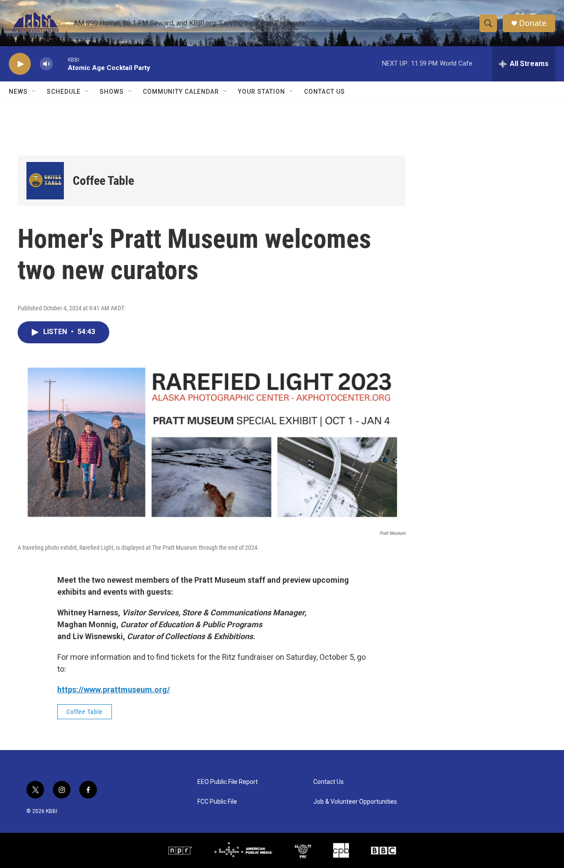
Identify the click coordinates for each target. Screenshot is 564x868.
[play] (20, 64)
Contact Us (324, 91)
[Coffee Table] (45, 180)
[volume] (46, 64)
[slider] (60, 63)
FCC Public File (217, 801)
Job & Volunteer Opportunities (355, 801)
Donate (532, 23)
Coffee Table (103, 180)
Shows (112, 91)
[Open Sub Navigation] (34, 91)
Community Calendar (181, 91)
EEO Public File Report (227, 782)
